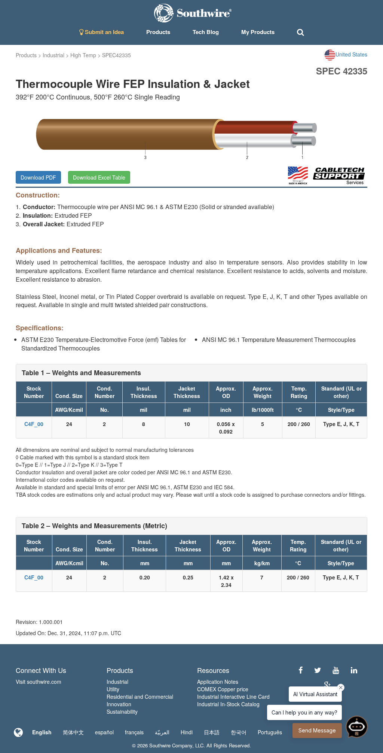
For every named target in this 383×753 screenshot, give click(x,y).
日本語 (212, 732)
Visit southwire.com (38, 681)
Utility (113, 689)
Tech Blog (206, 32)
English (42, 732)
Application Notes (217, 681)
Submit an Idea (103, 32)
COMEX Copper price (222, 689)
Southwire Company (170, 745)
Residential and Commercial (140, 696)
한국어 (238, 732)
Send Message (317, 730)
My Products (258, 32)
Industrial (53, 55)
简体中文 (73, 732)
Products (26, 55)
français (134, 732)
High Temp (83, 55)
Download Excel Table (99, 177)
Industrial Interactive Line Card (233, 696)
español (104, 732)
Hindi (187, 732)
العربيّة (162, 732)
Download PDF (38, 177)
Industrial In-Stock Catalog (228, 704)
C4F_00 (33, 424)
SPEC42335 (116, 55)
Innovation (119, 704)
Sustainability (122, 711)
